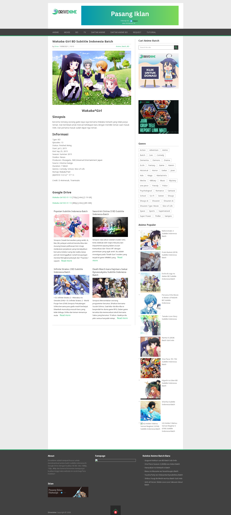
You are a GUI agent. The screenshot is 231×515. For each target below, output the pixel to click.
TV (85, 32)
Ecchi (142, 165)
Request (137, 32)
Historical (144, 170)
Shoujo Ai (144, 201)
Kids (142, 175)
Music (162, 180)
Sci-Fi (152, 195)
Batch (124, 46)
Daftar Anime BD (119, 32)
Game (161, 165)
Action (143, 150)
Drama (167, 160)
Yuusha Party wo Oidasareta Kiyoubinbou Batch (164, 475)
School (143, 195)
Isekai (164, 170)
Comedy (160, 155)
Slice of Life (168, 206)
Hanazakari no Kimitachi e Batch (157, 467)
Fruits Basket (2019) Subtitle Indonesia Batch (169, 255)
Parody (155, 185)
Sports (152, 211)
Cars (151, 155)
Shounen (156, 201)
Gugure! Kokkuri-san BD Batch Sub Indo (161, 460)
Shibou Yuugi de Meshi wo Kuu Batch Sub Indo (163, 478)
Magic (150, 175)
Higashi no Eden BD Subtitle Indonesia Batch (170, 383)
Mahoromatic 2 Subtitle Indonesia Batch (169, 233)
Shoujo (171, 195)
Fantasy (151, 165)
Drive (57, 46)
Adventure (153, 150)
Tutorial (151, 32)
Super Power (145, 216)
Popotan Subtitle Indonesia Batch (71, 211)
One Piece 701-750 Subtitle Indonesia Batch (169, 362)
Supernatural (164, 211)
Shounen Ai (168, 201)
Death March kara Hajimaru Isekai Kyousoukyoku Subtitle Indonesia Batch (110, 272)
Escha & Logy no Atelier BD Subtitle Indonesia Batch (169, 276)
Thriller (158, 216)
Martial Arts (162, 175)
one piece (144, 185)
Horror (155, 170)
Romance (160, 190)
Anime (56, 32)
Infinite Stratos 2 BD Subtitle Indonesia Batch (68, 271)
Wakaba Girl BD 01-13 (62, 197)
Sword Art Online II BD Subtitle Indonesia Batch (108, 213)
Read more (66, 260)
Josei (173, 170)
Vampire (168, 216)
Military (153, 180)
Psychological (146, 190)
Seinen (161, 195)
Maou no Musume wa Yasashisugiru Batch (161, 471)
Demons (156, 160)
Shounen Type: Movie (149, 206)
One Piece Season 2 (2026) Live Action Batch (162, 464)
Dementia (144, 160)
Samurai (171, 190)
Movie (67, 32)
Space (142, 211)
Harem (171, 165)
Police (165, 185)
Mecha (143, 180)
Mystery (172, 180)
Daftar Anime (98, 32)
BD (76, 32)
